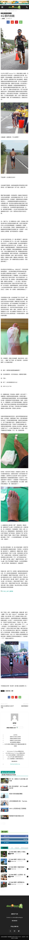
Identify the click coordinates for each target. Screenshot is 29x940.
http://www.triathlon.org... (15, 764)
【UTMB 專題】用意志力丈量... (17, 859)
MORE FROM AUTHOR (9, 775)
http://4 (14, 725)
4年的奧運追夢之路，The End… (18, 801)
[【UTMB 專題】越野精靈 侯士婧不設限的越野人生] (4, 884)
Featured (17, 847)
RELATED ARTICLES (8, 772)
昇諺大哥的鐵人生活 (7, 13)
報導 (2, 782)
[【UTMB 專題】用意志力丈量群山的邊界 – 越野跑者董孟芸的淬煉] (4, 862)
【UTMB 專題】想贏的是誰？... (17, 867)
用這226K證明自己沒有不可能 (7, 706)
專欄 (2, 13)
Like (26, 836)
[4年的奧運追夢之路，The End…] (5, 802)
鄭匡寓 (12, 853)
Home (2, 10)
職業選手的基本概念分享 (16, 816)
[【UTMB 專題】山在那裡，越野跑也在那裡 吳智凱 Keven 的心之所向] (4, 877)
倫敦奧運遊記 (24, 706)
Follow (25, 839)
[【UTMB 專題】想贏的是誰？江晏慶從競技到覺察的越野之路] (4, 869)
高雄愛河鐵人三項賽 (9, 690)
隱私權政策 (14, 920)
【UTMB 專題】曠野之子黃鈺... (17, 852)
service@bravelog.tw (17, 917)
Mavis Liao (13, 861)
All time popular (24, 847)
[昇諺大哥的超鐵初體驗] (5, 795)
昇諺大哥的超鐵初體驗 (15, 794)
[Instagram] (14, 931)
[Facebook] (10, 931)
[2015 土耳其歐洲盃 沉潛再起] (5, 810)
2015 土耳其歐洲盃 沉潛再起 (17, 808)
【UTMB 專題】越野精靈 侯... (16, 882)
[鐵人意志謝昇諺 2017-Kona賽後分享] (5, 788)
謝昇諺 (3, 18)
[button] (27, 7)
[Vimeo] (18, 931)
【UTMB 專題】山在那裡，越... (17, 874)
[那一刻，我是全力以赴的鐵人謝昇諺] (5, 780)
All (12, 847)
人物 (9, 853)
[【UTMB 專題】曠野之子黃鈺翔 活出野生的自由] (4, 854)
